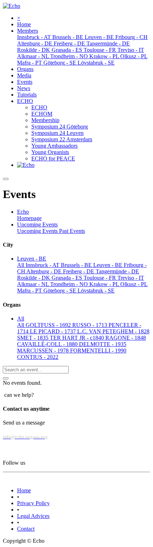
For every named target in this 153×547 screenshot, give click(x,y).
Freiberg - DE (79, 271)
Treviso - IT (130, 278)
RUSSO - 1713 (90, 325)
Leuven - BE (108, 265)
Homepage (29, 218)
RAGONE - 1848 (125, 338)
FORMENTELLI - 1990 (98, 351)
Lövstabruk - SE (96, 291)
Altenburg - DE (44, 271)
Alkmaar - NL (33, 284)
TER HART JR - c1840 (77, 338)
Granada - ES (68, 278)
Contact (26, 529)
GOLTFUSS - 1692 (49, 325)
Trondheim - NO (69, 284)
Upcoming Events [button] (37, 224)
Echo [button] (23, 212)
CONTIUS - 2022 (37, 357)
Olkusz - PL (134, 284)
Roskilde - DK (34, 278)
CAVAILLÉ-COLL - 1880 (48, 344)
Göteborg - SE (60, 291)
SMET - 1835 (33, 338)
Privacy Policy (33, 503)
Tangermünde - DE (117, 271)
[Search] (6, 378)
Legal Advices (33, 516)
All (21, 265)
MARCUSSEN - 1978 (43, 351)
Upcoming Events (38, 231)
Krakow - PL (104, 284)
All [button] (20, 319)
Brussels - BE (77, 265)
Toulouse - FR (100, 278)
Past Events (72, 231)
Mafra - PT (30, 291)
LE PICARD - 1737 (53, 331)
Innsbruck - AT (43, 265)
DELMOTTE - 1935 (102, 344)
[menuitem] (24, 24)
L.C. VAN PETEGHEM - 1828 (113, 331)
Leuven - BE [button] (31, 259)
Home (24, 490)
